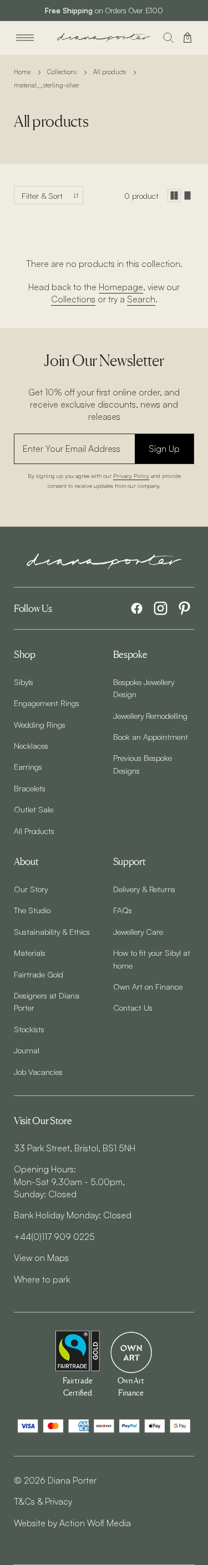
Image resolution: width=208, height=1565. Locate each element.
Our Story (31, 889)
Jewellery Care (138, 931)
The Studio (32, 910)
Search (141, 299)
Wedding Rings (39, 724)
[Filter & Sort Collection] (48, 195)
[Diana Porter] (104, 38)
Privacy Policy (131, 475)
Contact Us (133, 1007)
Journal (26, 1050)
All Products (34, 831)
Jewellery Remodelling (150, 715)
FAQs (122, 910)
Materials (29, 952)
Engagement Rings (46, 703)
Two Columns (174, 195)
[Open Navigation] (25, 37)
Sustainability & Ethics (52, 931)
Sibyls (23, 682)
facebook (136, 608)
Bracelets (29, 788)
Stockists (29, 1029)
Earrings (28, 766)
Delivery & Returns (144, 889)
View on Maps (41, 1257)
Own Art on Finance (147, 986)
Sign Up (164, 448)
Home (22, 72)
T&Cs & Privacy (43, 1501)
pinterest (184, 608)
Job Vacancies (38, 1072)
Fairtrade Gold (38, 974)
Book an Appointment (150, 737)
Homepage (121, 286)
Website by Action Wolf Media (72, 1522)
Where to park (42, 1279)
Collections (62, 72)
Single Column (187, 195)
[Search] (168, 37)
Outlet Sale (33, 809)
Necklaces (31, 745)
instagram (160, 608)
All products (109, 72)
